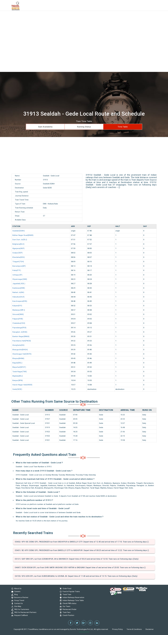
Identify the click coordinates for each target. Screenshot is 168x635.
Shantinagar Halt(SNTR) (21, 354)
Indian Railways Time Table (72, 600)
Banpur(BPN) (17, 380)
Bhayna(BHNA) (18, 358)
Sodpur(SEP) (17, 253)
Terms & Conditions (134, 629)
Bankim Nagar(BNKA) (20, 336)
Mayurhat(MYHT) (19, 367)
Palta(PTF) (16, 270)
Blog (15, 594)
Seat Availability (45, 127)
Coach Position (67, 615)
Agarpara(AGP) (18, 248)
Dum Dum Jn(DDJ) (19, 240)
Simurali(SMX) (18, 314)
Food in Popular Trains (70, 591)
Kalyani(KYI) (17, 306)
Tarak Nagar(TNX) (19, 372)
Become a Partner (20, 597)
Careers (16, 591)
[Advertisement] (68, 16)
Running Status (84, 127)
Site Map (17, 606)
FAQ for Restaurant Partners (24, 612)
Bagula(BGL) (17, 363)
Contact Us (18, 603)
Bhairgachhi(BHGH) (20, 350)
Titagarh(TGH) (18, 262)
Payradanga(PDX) (19, 328)
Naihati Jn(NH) (18, 292)
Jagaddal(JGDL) (18, 284)
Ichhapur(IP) (17, 275)
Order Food (66, 588)
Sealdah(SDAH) (18, 231)
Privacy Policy (117, 629)
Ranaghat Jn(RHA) (19, 332)
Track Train (66, 594)
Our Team (65, 606)
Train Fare (65, 612)
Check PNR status (68, 603)
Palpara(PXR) (17, 319)
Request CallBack (20, 615)
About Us (17, 588)
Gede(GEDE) (17, 389)
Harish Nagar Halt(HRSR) (22, 385)
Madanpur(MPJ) (18, 310)
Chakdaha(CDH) (18, 323)
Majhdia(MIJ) (17, 376)
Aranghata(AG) (18, 345)
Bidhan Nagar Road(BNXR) (22, 235)
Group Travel (18, 600)
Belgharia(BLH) (18, 244)
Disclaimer (150, 629)
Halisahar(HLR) (18, 297)
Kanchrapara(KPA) (19, 301)
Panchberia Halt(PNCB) (21, 341)
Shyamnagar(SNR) (19, 279)
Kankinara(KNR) (18, 288)
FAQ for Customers (21, 609)
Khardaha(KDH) (18, 257)
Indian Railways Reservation (72, 597)
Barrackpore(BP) (19, 266)
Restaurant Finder (69, 609)
